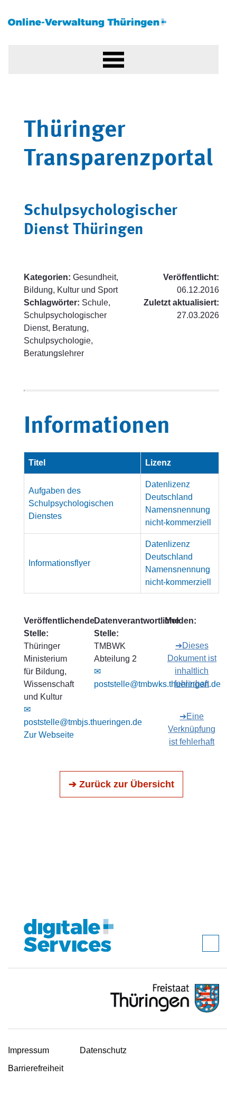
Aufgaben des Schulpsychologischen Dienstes (71, 503)
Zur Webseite (49, 734)
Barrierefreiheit (35, 1068)
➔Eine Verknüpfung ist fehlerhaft (191, 729)
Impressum (28, 1050)
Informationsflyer (59, 563)
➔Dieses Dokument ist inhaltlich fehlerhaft (191, 664)
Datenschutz (103, 1050)
